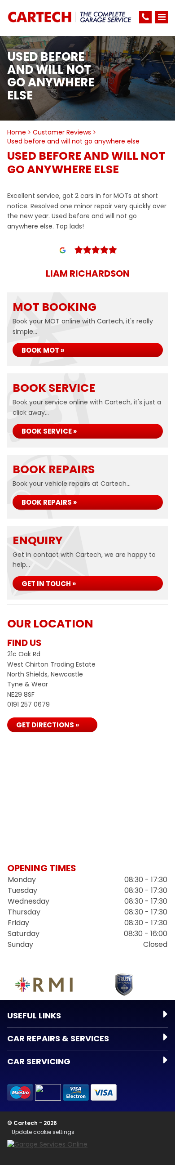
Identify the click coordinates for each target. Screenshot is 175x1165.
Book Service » (49, 431)
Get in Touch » (49, 583)
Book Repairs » (49, 502)
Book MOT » (43, 350)
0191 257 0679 (28, 704)
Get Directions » (47, 725)
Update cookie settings (43, 1132)
